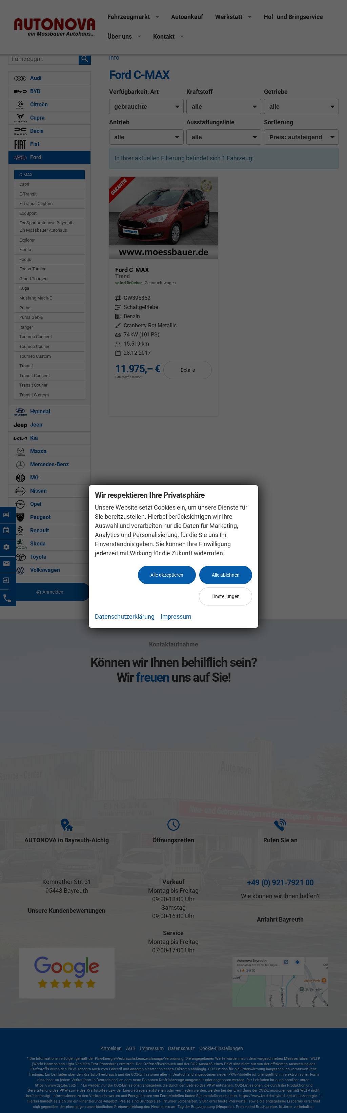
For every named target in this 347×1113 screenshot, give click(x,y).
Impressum (176, 616)
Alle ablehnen (226, 575)
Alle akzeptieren (166, 575)
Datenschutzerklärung (125, 616)
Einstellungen (225, 596)
